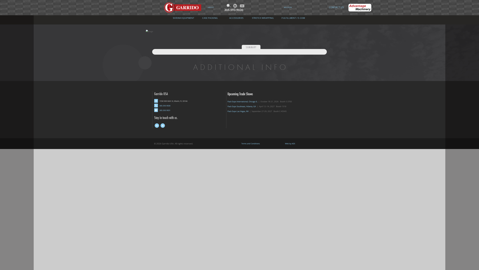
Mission (288, 7)
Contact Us (336, 7)
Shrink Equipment (183, 17)
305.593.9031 (164, 110)
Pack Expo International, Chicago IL (242, 101)
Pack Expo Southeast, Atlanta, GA (242, 106)
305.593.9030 (233, 10)
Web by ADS (290, 143)
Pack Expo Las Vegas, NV (238, 111)
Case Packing (210, 17)
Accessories (236, 17)
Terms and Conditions (250, 143)
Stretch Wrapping (263, 17)
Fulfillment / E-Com (293, 17)
